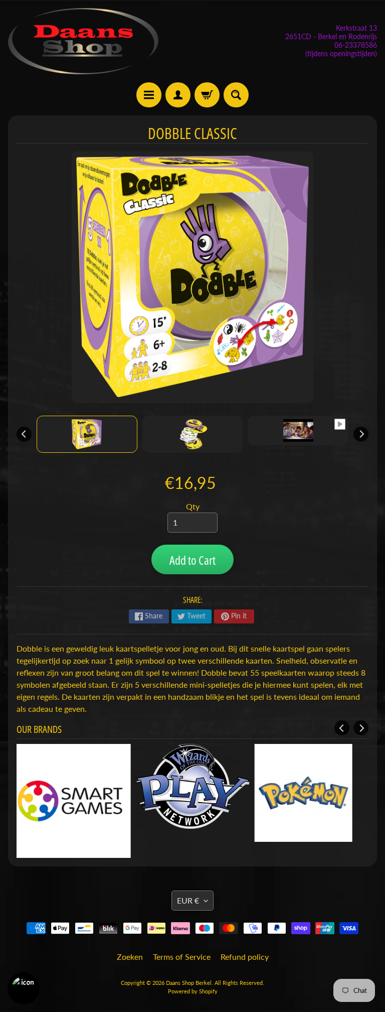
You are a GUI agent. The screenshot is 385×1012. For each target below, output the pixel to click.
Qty (193, 506)
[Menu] (148, 94)
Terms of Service (182, 956)
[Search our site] (236, 94)
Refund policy (245, 956)
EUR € (188, 900)
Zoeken (130, 956)
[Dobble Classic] (87, 434)
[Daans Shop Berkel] (83, 41)
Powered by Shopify (193, 991)
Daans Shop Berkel (189, 982)
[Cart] (207, 94)
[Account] (177, 94)
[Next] (360, 434)
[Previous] (24, 434)
